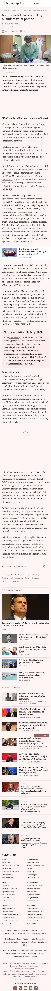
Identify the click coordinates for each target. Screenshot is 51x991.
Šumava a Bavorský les (10, 915)
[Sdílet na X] (48, 566)
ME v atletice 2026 (8, 895)
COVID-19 (33, 575)
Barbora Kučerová (29, 748)
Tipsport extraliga (8, 892)
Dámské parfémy (11, 953)
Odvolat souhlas (30, 976)
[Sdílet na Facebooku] (44, 566)
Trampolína (40, 939)
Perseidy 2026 (9, 933)
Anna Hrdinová (32, 717)
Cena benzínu (20, 933)
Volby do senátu (7, 875)
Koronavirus (22, 575)
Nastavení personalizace (25, 979)
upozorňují (7, 179)
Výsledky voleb (7, 868)
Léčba (4, 581)
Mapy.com (25, 930)
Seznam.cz (37, 3)
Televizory (41, 953)
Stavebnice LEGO (40, 950)
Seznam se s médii (25, 974)
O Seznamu (16, 963)
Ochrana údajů (33, 966)
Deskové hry (32, 953)
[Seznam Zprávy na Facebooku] (15, 988)
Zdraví (27, 578)
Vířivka (24, 945)
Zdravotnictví (14, 581)
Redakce (13, 966)
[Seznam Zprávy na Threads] (30, 988)
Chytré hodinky (18, 957)
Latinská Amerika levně (10, 921)
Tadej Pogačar (32, 871)
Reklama (22, 966)
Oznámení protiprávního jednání (15, 971)
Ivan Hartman (31, 775)
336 (24, 31)
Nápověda (34, 963)
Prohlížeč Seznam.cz (39, 971)
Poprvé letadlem (8, 912)
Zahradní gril (42, 942)
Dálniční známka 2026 (35, 912)
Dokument (38, 544)
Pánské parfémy (31, 957)
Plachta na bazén (29, 939)
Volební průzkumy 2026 (10, 865)
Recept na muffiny (33, 888)
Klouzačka (14, 942)
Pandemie (36, 578)
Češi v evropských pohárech (36, 933)
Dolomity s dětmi (8, 924)
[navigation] (3, 3)
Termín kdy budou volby (10, 871)
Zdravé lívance (32, 892)
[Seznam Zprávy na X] (20, 988)
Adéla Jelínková (27, 703)
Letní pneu (22, 953)
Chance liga (6, 885)
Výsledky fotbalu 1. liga (10, 888)
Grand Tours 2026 (33, 878)
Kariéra (26, 963)
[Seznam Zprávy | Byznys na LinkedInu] (36, 988)
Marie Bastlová (33, 762)
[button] (25, 49)
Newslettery (17, 976)
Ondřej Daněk (31, 731)
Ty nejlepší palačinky (34, 885)
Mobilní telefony (27, 950)
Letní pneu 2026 (32, 908)
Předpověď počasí (36, 930)
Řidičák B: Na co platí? (34, 918)
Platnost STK (31, 924)
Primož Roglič (32, 875)
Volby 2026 (6, 862)
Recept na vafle (32, 898)
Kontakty (44, 963)
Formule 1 (5, 898)
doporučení (14, 337)
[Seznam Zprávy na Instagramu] (25, 988)
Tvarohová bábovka (33, 895)
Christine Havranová (35, 702)
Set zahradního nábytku (28, 942)
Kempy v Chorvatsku (9, 908)
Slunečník (6, 942)
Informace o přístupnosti (25, 968)
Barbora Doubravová (36, 746)
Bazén (19, 939)
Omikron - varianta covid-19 (12, 578)
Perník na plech (32, 901)
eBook (7, 31)
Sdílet (16, 31)
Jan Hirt (29, 868)
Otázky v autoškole (33, 921)
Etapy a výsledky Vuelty (35, 865)
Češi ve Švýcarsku (8, 918)
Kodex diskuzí (40, 974)
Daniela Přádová (11, 24)
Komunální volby (8, 878)
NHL (3, 901)
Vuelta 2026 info (33, 862)
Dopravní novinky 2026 (35, 915)
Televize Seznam (10, 974)
